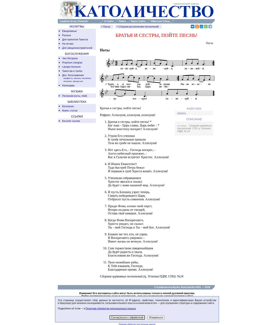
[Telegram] (210, 26)
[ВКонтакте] (192, 26)
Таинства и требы (72, 71)
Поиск (122, 21)
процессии (78, 81)
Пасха (106, 26)
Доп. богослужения (73, 75)
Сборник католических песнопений (139, 26)
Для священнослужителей (77, 48)
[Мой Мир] (201, 26)
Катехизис (68, 106)
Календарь (68, 85)
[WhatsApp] (206, 26)
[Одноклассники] (197, 26)
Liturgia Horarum (71, 66)
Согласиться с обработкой (127, 317)
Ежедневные (69, 31)
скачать (181, 113)
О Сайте (109, 21)
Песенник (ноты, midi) (74, 96)
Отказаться (156, 317)
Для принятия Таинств (75, 39)
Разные (66, 35)
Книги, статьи (69, 110)
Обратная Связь (160, 21)
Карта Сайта (138, 21)
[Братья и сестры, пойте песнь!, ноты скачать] (156, 101)
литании (67, 81)
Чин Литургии (70, 58)
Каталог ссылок (71, 121)
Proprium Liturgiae (72, 62)
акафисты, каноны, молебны (77, 78)
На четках (67, 43)
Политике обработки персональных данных (111, 308)
